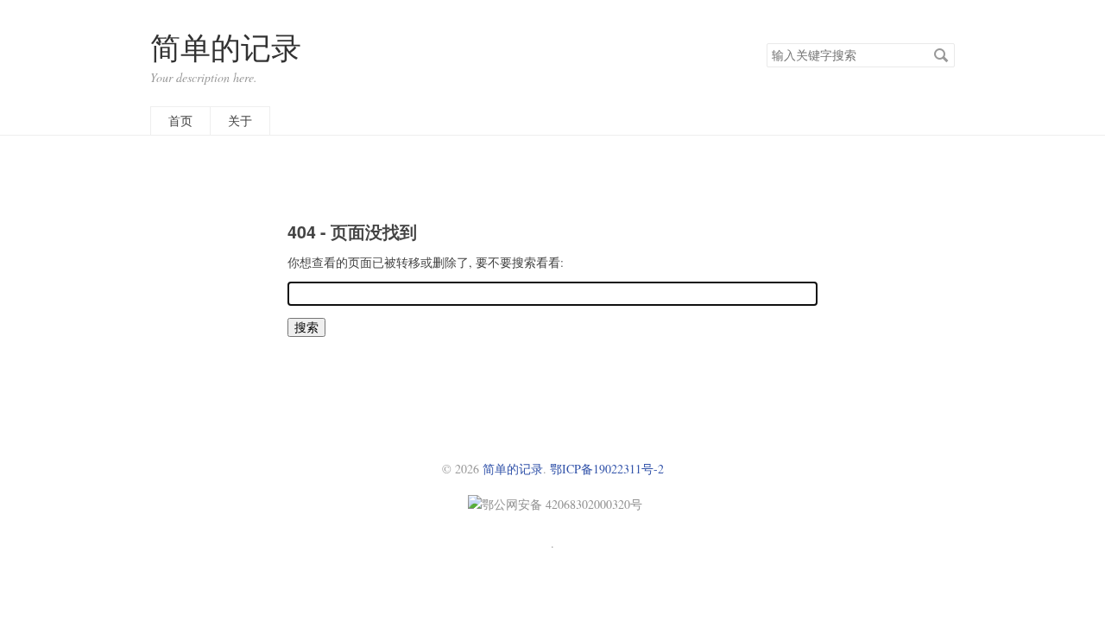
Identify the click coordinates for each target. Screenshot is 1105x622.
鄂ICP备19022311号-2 (607, 468)
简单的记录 (225, 47)
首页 (180, 120)
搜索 (941, 55)
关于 (240, 120)
